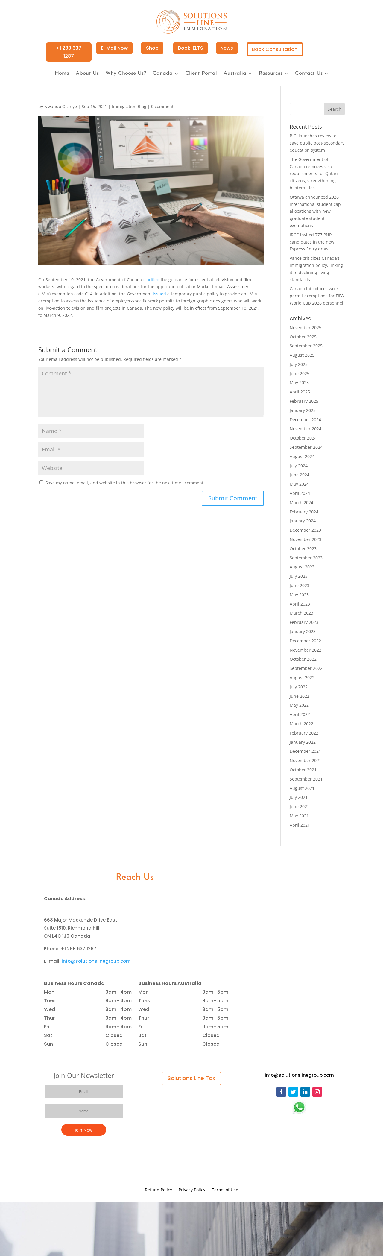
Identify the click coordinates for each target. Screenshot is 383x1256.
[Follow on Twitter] (293, 1092)
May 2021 (299, 816)
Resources (270, 74)
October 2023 (303, 548)
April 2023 (300, 604)
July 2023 (299, 576)
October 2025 (303, 337)
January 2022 (303, 742)
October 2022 (303, 659)
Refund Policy (158, 1190)
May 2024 (299, 484)
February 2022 (304, 733)
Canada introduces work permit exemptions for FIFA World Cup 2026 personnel (317, 296)
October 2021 (303, 770)
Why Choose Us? (125, 74)
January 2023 (303, 631)
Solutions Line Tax (191, 1078)
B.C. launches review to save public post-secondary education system (317, 143)
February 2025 (304, 401)
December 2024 (305, 419)
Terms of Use (225, 1190)
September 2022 (306, 668)
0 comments (163, 106)
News (226, 48)
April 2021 (300, 825)
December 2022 (305, 641)
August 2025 (302, 355)
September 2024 (306, 447)
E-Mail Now (114, 48)
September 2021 (306, 779)
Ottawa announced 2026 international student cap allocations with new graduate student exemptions (315, 211)
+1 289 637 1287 (68, 52)
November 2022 (305, 650)
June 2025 (299, 373)
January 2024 (303, 521)
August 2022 (302, 677)
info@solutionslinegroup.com (96, 961)
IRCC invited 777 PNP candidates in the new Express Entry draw (312, 242)
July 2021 (299, 797)
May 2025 (299, 382)
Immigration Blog (129, 106)
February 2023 (304, 622)
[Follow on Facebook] (281, 1092)
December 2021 (305, 751)
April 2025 (300, 392)
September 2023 (306, 558)
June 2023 (299, 585)
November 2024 (305, 428)
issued (159, 293)
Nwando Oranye (60, 106)
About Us (87, 74)
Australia (235, 74)
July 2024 (299, 466)
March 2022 (301, 723)
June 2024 (299, 475)
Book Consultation (274, 49)
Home (62, 74)
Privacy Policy (192, 1190)
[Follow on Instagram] (317, 1092)
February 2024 (304, 512)
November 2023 (305, 539)
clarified (151, 279)
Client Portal (201, 74)
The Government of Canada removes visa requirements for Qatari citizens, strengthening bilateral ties (314, 173)
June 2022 (299, 696)
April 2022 (300, 714)
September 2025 (306, 346)
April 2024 (300, 493)
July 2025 (299, 364)
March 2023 (301, 613)
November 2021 (305, 760)
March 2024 (301, 502)
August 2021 (302, 788)
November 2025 (305, 327)
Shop (152, 48)
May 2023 (299, 594)
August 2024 (302, 456)
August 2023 (302, 567)
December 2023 (305, 530)
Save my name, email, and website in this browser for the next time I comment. (125, 483)
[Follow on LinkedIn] (305, 1092)
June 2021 (299, 806)
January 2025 (303, 410)
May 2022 (299, 705)
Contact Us (309, 74)
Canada (163, 74)
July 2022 (299, 687)
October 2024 (303, 438)
